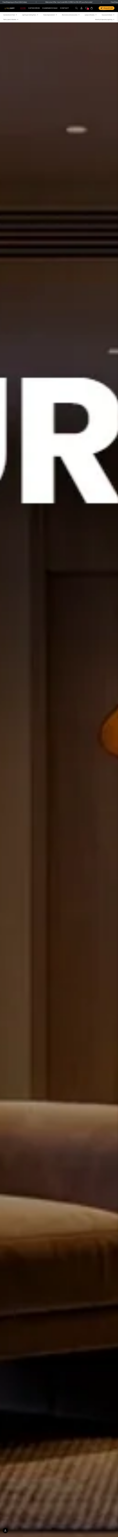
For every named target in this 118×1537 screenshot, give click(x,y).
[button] (76, 8)
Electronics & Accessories (70, 15)
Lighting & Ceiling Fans (29, 15)
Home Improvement (49, 15)
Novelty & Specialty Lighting (103, 19)
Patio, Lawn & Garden (9, 19)
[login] (81, 8)
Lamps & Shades (90, 15)
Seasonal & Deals (107, 15)
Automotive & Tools (9, 15)
